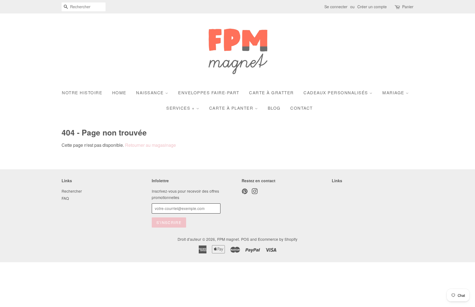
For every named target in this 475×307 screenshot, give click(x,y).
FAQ (65, 198)
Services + (181, 108)
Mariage (394, 92)
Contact (301, 108)
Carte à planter (232, 108)
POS (245, 239)
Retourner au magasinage (150, 145)
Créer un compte (372, 6)
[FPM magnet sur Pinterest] (245, 192)
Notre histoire (82, 92)
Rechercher (72, 191)
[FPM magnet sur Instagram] (255, 192)
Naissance (150, 92)
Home (119, 92)
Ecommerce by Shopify (277, 239)
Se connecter (335, 6)
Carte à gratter (271, 92)
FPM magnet (228, 239)
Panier (407, 6)
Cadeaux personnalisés (336, 92)
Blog (274, 108)
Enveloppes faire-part (208, 92)
